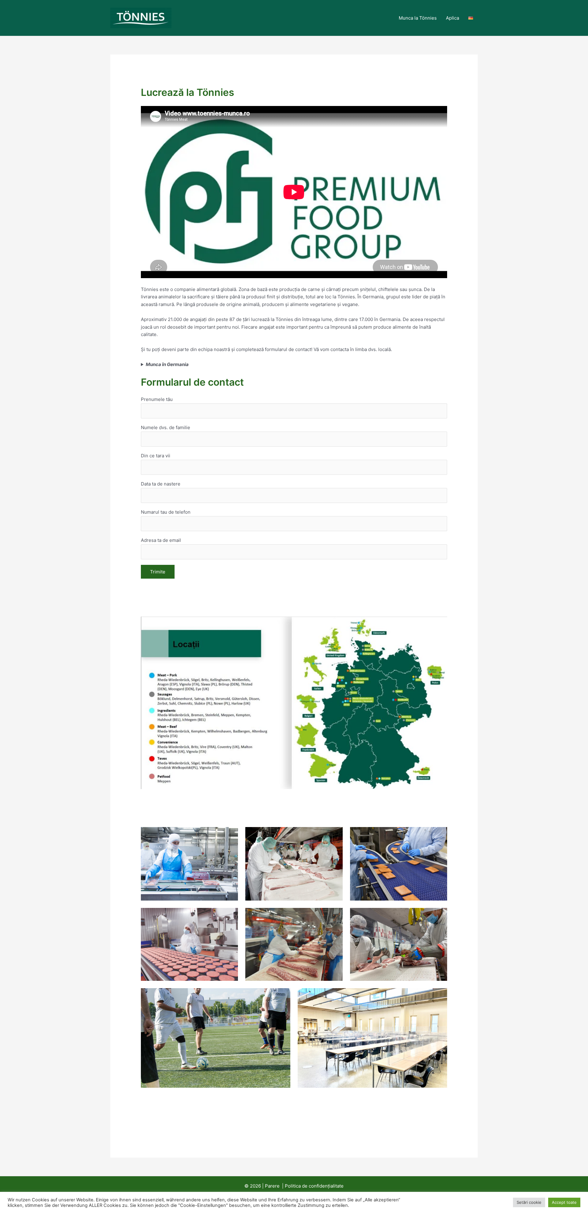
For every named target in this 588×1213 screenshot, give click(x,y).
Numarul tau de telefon (165, 512)
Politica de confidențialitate (314, 1186)
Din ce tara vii (155, 456)
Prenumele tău (157, 399)
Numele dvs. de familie (165, 427)
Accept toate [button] (564, 1202)
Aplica (452, 18)
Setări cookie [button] (529, 1202)
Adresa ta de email (161, 540)
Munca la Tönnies (418, 18)
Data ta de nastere (160, 484)
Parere (272, 1186)
